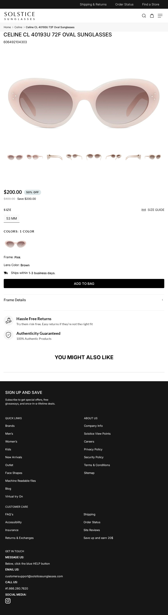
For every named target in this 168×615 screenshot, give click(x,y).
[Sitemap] (123, 472)
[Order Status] (123, 522)
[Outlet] (44, 465)
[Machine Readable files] (44, 480)
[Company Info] (123, 425)
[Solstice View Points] (123, 433)
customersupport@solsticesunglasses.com (34, 576)
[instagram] (7, 602)
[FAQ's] (44, 514)
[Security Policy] (123, 457)
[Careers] (123, 441)
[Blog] (44, 488)
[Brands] (44, 425)
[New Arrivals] (44, 457)
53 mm (11, 218)
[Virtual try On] (44, 496)
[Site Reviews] (123, 530)
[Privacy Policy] (123, 449)
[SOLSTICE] (20, 15)
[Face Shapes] (44, 472)
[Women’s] (44, 441)
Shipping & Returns (93, 4)
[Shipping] (123, 514)
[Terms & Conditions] (123, 465)
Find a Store (150, 4)
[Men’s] (44, 433)
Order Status (124, 4)
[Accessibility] (44, 522)
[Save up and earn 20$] (123, 537)
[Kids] (44, 449)
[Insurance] (44, 530)
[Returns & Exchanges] (44, 537)
